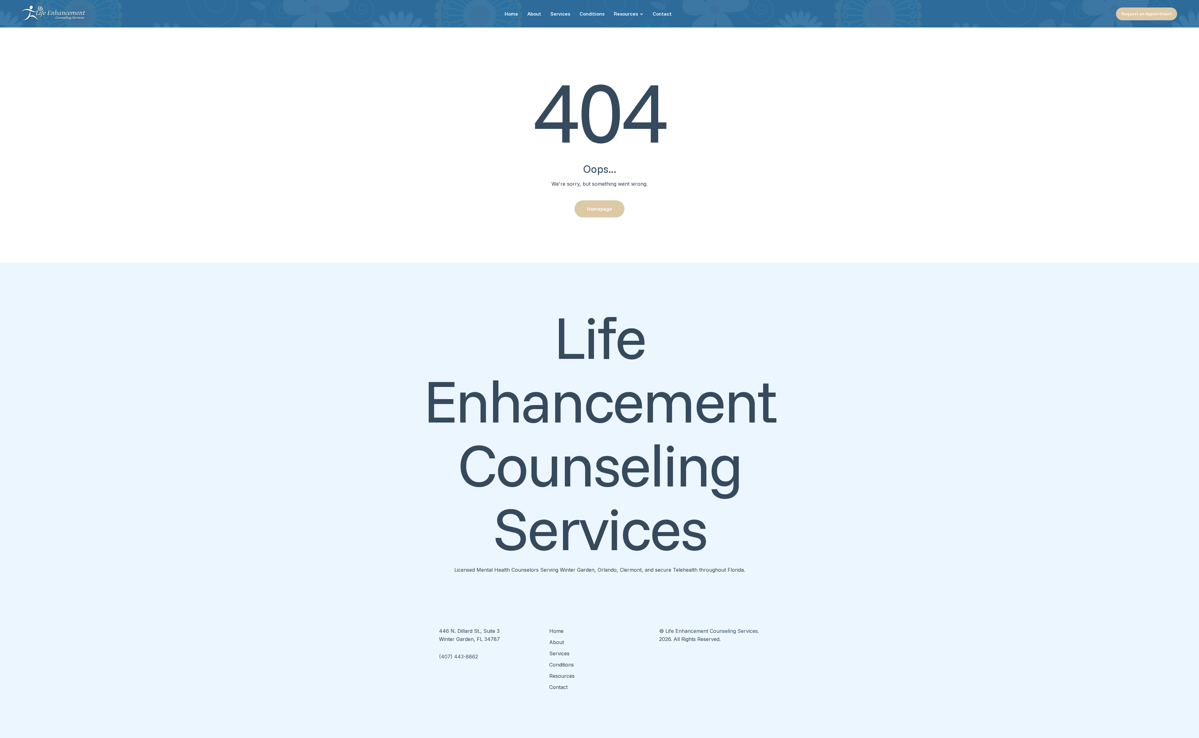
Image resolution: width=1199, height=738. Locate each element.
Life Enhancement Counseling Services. (712, 631)
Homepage (599, 209)
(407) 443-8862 (458, 656)
